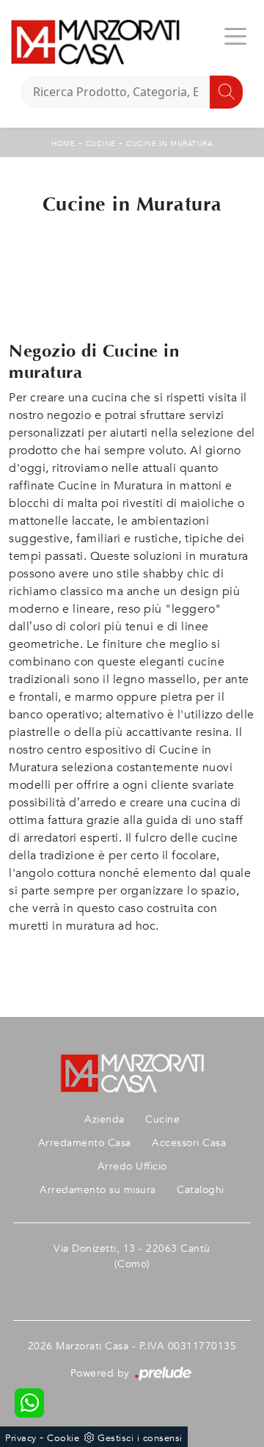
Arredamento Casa (84, 1143)
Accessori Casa (189, 1143)
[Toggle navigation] (235, 35)
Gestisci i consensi (140, 1438)
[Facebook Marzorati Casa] (132, 1287)
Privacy (21, 1438)
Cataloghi (200, 1190)
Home (63, 144)
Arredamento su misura (98, 1190)
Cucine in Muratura (169, 144)
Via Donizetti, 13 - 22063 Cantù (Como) (132, 1256)
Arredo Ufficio (132, 1166)
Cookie (63, 1438)
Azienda (104, 1119)
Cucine (101, 144)
